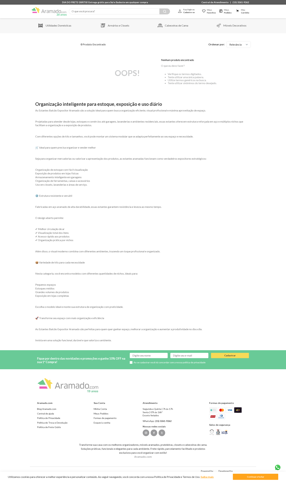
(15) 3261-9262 (241, 2)
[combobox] (119, 11)
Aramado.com (143, 456)
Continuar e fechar (255, 477)
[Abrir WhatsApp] (277, 467)
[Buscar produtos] (165, 11)
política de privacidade (194, 362)
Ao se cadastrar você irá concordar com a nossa (170, 362)
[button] (215, 2)
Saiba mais (207, 476)
